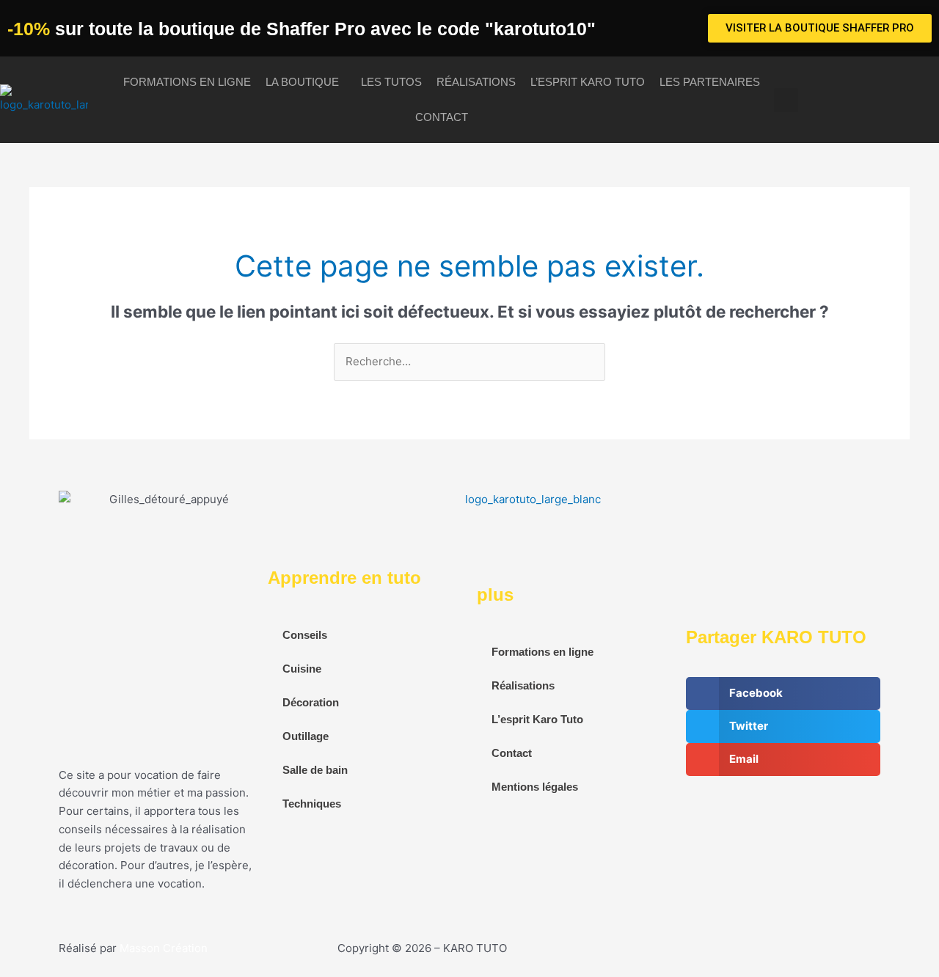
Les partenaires (710, 82)
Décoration (310, 702)
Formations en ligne (187, 82)
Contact (441, 117)
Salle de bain (315, 770)
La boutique (302, 82)
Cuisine (301, 668)
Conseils (304, 635)
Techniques (311, 803)
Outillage (305, 736)
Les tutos (391, 82)
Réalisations (476, 82)
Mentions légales (535, 786)
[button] (786, 100)
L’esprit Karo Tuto (587, 82)
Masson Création (164, 948)
